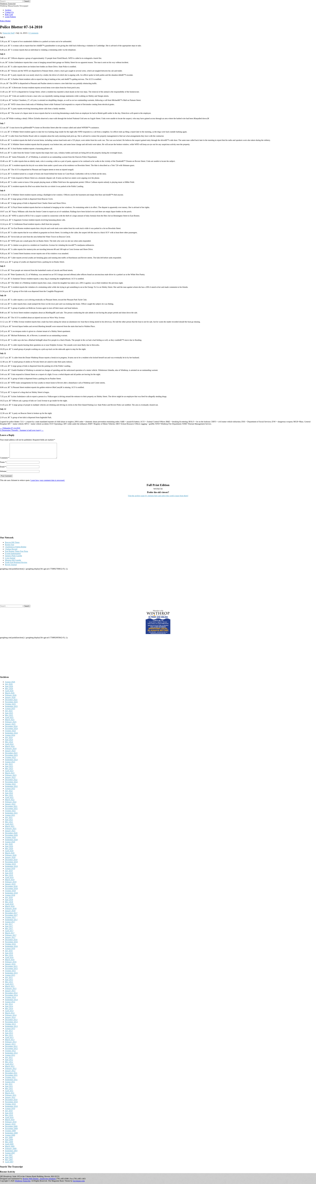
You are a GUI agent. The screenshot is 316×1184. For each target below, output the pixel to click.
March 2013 (9, 1040)
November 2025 (11, 702)
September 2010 (11, 1106)
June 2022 (9, 793)
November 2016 (11, 942)
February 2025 (10, 722)
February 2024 (10, 748)
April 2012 (9, 1064)
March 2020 (9, 853)
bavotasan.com (79, 1181)
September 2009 (11, 1133)
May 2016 (9, 955)
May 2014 (9, 1008)
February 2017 (10, 935)
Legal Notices (10, 17)
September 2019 (11, 866)
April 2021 (9, 824)
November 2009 (11, 1128)
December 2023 (11, 753)
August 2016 (10, 948)
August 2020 (10, 842)
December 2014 (11, 993)
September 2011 (11, 1080)
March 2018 (9, 906)
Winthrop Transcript (8, 4)
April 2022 (9, 797)
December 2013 (11, 1020)
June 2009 (9, 1140)
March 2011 (9, 1093)
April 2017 (9, 931)
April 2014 (9, 1011)
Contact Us (9, 12)
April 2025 (9, 717)
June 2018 (9, 900)
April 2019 (9, 877)
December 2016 (11, 940)
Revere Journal (11, 565)
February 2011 (10, 1095)
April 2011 (9, 1091)
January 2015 (10, 991)
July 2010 (9, 1111)
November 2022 (11, 782)
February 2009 (10, 1148)
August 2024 (10, 735)
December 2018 (11, 886)
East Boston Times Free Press (16, 551)
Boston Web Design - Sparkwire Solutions (39, 1179)
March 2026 (9, 693)
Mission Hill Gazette (13, 560)
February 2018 (10, 908)
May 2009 (9, 1142)
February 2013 (10, 1042)
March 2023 (9, 773)
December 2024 (11, 726)
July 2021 (9, 817)
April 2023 (9, 771)
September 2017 (11, 920)
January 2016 (10, 964)
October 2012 (10, 1051)
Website (3, 471)
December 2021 (11, 806)
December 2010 (11, 1100)
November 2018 (11, 888)
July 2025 (9, 711)
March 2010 (9, 1120)
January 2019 (10, 884)
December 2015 (11, 966)
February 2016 (10, 962)
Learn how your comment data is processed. (47, 480)
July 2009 (9, 1137)
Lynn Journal (10, 558)
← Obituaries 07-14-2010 (10, 428)
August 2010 (10, 1108)
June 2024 (9, 740)
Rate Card (9, 14)
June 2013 (9, 1033)
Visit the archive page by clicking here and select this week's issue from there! (158, 496)
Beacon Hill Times (12, 542)
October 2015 (10, 971)
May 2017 (9, 928)
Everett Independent (13, 553)
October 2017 (10, 917)
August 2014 (10, 1002)
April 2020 (9, 851)
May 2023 (9, 768)
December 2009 (11, 1126)
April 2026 (9, 691)
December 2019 (11, 860)
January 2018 (10, 911)
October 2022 (10, 784)
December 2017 (11, 913)
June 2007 (9, 1157)
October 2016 (10, 944)
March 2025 (9, 720)
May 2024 (9, 742)
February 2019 (10, 882)
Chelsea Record (11, 549)
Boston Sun (9, 545)
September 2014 (11, 1000)
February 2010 (10, 1122)
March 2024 (9, 746)
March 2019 (9, 880)
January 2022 (10, 804)
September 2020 (11, 840)
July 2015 (9, 977)
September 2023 (11, 760)
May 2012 (9, 1062)
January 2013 (10, 1044)
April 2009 (9, 1144)
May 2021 (9, 822)
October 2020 (10, 837)
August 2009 (10, 1135)
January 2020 (10, 857)
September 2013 (11, 1026)
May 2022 (9, 795)
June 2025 (9, 713)
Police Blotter (5, 21)
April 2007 (9, 1162)
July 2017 (9, 924)
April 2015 (9, 984)
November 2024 (11, 728)
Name (3, 462)
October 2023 (10, 757)
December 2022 (11, 780)
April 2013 (9, 1037)
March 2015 (9, 986)
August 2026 (10, 682)
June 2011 (9, 1086)
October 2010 (10, 1104)
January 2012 (10, 1071)
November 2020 (11, 835)
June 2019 (9, 873)
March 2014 (9, 1013)
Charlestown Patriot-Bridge (15, 547)
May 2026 (9, 688)
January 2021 (10, 831)
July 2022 (9, 791)
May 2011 (9, 1088)
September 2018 (11, 893)
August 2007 (10, 1153)
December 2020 (11, 833)
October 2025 (10, 704)
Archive (8, 10)
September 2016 (11, 946)
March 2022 (9, 800)
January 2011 (10, 1097)
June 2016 (9, 953)
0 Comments (33, 33)
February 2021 (10, 828)
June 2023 (9, 766)
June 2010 (9, 1113)
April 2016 (9, 957)
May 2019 (9, 875)
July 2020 (9, 844)
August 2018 (10, 895)
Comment (4, 458)
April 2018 (9, 904)
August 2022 (10, 788)
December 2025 (11, 700)
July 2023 (9, 764)
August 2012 (10, 1055)
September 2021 (11, 813)
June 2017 (9, 926)
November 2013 (11, 1022)
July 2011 (8, 1084)
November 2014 (11, 995)
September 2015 (11, 973)
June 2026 (9, 686)
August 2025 (10, 708)
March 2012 (9, 1066)
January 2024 (10, 751)
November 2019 (11, 862)
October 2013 (10, 1024)
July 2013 (9, 1031)
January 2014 (10, 1017)
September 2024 (11, 733)
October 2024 (10, 731)
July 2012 (9, 1057)
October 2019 (10, 864)
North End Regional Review (16, 562)
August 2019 (10, 868)
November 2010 (11, 1102)
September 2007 (11, 1151)
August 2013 (10, 1028)
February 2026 (10, 695)
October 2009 (10, 1131)
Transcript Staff (8, 33)
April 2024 (9, 744)
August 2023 (10, 762)
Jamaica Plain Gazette (13, 556)
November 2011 (11, 1075)
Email (3, 467)
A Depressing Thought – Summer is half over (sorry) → (22, 430)
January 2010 (10, 1124)
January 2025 (10, 724)
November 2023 (11, 755)
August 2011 (10, 1082)
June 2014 (9, 1006)
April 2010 (9, 1117)
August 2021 (10, 815)
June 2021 (9, 820)
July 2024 (9, 737)
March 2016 (9, 960)
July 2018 (9, 897)
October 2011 (10, 1077)
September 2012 (11, 1053)
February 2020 (10, 855)
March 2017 (9, 933)
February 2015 (10, 988)
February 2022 (10, 802)
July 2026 (9, 684)
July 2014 (9, 1004)
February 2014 (10, 1015)
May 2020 (9, 848)
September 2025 (11, 706)
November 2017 (11, 915)
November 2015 (11, 968)
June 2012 (9, 1060)
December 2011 (11, 1073)
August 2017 (10, 922)
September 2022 (11, 786)
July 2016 (9, 951)
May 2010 (9, 1115)
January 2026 (10, 697)
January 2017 (10, 937)
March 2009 (9, 1146)
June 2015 (9, 980)
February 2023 (10, 775)
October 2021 (10, 811)
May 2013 (9, 1035)
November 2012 (11, 1048)
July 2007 (9, 1155)
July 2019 (9, 871)
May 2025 (9, 715)
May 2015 (9, 982)
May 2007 (9, 1160)
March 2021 (9, 826)
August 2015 (10, 975)
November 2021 (11, 808)
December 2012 (11, 1046)
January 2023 (10, 777)
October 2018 (10, 891)
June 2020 (9, 846)
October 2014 (10, 997)
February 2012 (10, 1068)
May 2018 (9, 902)
